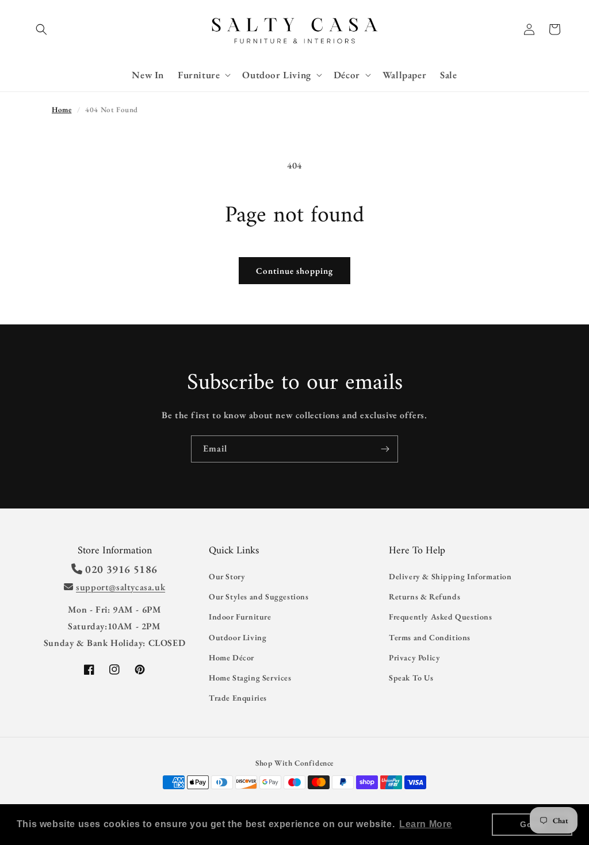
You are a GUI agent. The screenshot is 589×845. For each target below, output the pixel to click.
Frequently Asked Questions (440, 616)
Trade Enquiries (238, 698)
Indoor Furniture (240, 616)
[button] (41, 29)
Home (61, 109)
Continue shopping (294, 270)
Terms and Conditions (430, 637)
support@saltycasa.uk (120, 587)
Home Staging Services (250, 677)
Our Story (227, 576)
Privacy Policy (414, 657)
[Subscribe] (384, 448)
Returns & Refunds (424, 596)
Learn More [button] (425, 824)
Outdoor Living (237, 637)
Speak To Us (411, 677)
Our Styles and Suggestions (259, 596)
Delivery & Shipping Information (450, 576)
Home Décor (231, 657)
